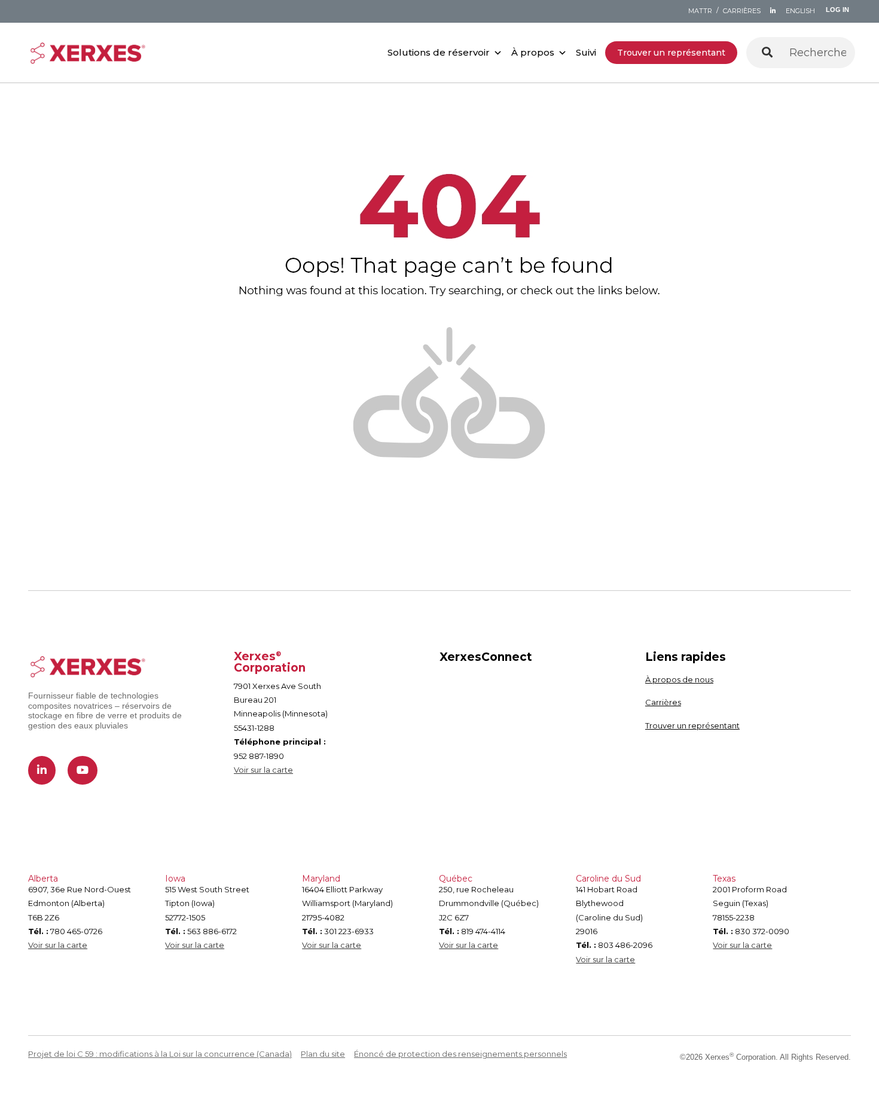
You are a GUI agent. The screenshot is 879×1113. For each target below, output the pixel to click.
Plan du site (323, 1054)
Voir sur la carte (263, 769)
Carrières (663, 702)
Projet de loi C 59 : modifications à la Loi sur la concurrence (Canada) (160, 1054)
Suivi (586, 52)
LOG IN (837, 9)
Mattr (700, 11)
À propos (532, 52)
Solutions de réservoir (438, 52)
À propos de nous (679, 679)
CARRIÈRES (742, 11)
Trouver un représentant (671, 52)
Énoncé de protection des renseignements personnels (460, 1054)
